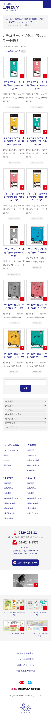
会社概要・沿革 (33, 460)
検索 (26, 388)
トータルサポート (11, 450)
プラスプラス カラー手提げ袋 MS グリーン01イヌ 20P (14, 85)
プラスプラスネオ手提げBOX (14, 633)
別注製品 (7, 493)
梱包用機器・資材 (11, 498)
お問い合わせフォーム (27, 562)
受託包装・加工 (10, 513)
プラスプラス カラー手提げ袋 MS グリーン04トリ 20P (37, 141)
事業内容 (9, 478)
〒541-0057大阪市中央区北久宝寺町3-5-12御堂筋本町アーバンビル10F (25, 551)
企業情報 (32, 445)
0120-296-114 (28, 532)
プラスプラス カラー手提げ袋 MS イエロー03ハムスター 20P (14, 141)
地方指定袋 (8, 518)
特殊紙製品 (8, 508)
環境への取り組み (25, 665)
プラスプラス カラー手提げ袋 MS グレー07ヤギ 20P (14, 252)
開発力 (7, 455)
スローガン (31, 455)
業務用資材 (8, 488)
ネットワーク (9, 460)
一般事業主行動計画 (25, 670)
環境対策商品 (9, 503)
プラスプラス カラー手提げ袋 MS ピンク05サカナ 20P (14, 196)
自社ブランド (32, 513)
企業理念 (30, 450)
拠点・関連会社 (33, 465)
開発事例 (7, 465)
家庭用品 (7, 483)
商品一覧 (32, 478)
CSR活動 (31, 470)
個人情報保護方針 (25, 653)
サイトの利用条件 (25, 659)
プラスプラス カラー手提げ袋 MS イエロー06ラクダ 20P (37, 196)
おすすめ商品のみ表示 (11, 51)
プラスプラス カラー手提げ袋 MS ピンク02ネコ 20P (37, 85)
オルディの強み (12, 445)
